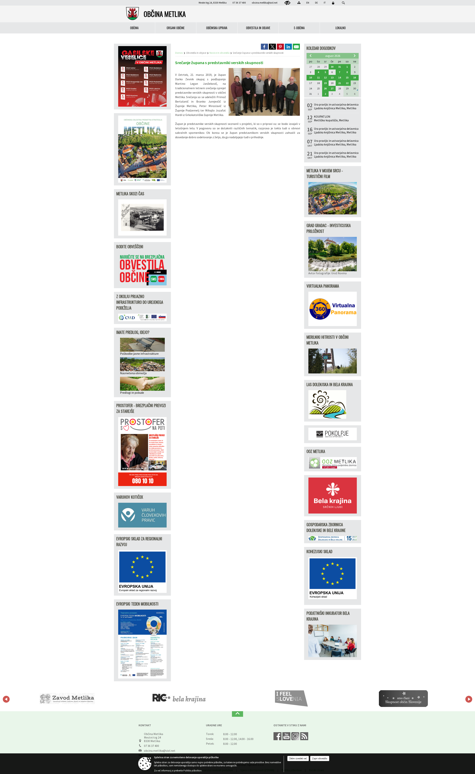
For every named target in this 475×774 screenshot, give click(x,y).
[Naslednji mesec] (354, 55)
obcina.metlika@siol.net (264, 2)
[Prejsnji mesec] (310, 55)
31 (339, 66)
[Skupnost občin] (403, 698)
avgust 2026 (332, 56)
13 (332, 77)
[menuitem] (134, 27)
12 (325, 77)
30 (332, 66)
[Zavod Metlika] (67, 698)
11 (318, 77)
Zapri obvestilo (319, 758)
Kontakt (145, 725)
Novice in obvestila (219, 52)
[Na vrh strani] (237, 714)
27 (332, 88)
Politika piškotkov (192, 770)
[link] (264, 47)
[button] (6, 699)
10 (310, 77)
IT (325, 2)
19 (325, 83)
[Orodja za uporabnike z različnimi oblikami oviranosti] (287, 3)
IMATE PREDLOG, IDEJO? (132, 332)
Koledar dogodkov (321, 48)
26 (325, 88)
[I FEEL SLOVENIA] (291, 698)
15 (347, 77)
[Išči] (343, 2)
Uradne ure (214, 725)
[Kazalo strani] (298, 2)
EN (307, 2)
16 (354, 77)
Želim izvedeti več (298, 758)
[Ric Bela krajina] (179, 698)
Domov (179, 52)
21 (339, 83)
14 (339, 77)
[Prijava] (333, 2)
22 (347, 83)
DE (316, 2)
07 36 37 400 (151, 746)
